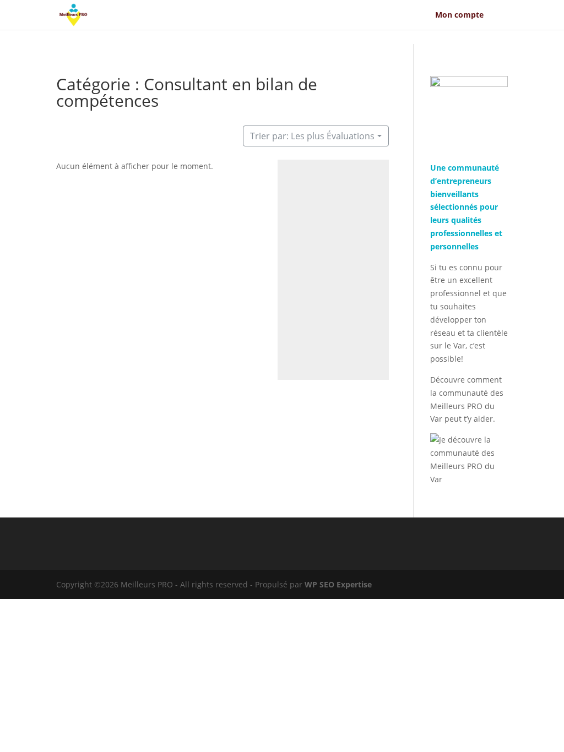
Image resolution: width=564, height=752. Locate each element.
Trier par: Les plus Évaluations (312, 136)
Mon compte (459, 15)
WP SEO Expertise (338, 584)
